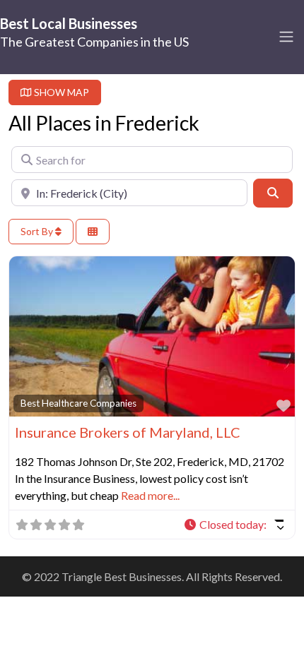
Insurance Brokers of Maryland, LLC (127, 432)
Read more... (150, 495)
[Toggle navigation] (286, 37)
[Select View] (93, 232)
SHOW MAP (60, 92)
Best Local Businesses (68, 23)
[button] (233, 524)
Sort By (38, 231)
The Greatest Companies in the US (94, 41)
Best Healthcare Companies (78, 403)
